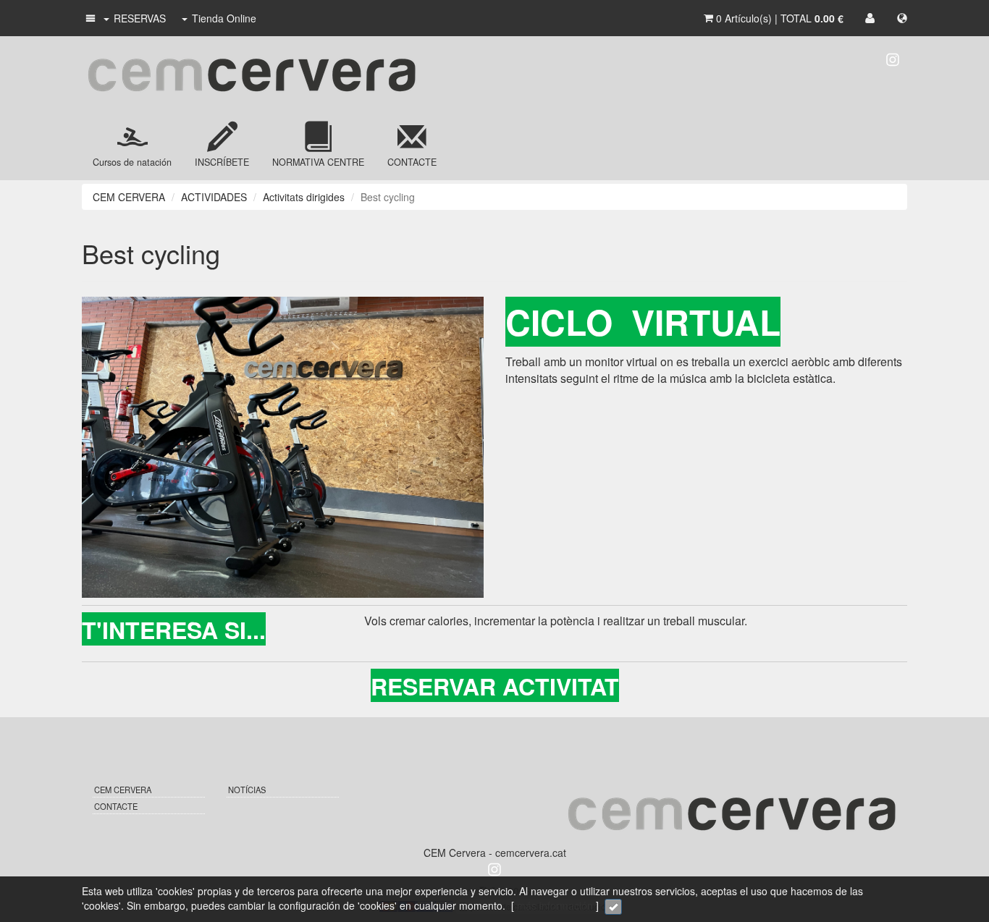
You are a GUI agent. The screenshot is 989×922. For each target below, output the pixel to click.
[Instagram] (893, 58)
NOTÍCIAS (247, 789)
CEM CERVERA (129, 197)
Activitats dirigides (304, 197)
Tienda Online (224, 18)
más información (555, 905)
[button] (89, 18)
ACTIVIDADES (214, 197)
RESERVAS (140, 18)
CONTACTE (116, 806)
